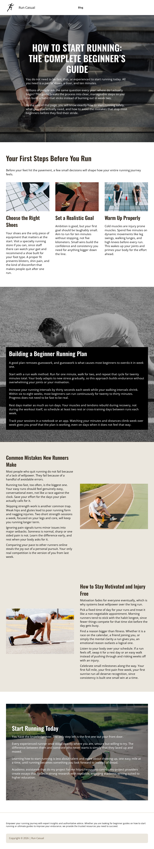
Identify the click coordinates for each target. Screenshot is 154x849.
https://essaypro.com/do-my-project (100, 769)
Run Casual (27, 7)
